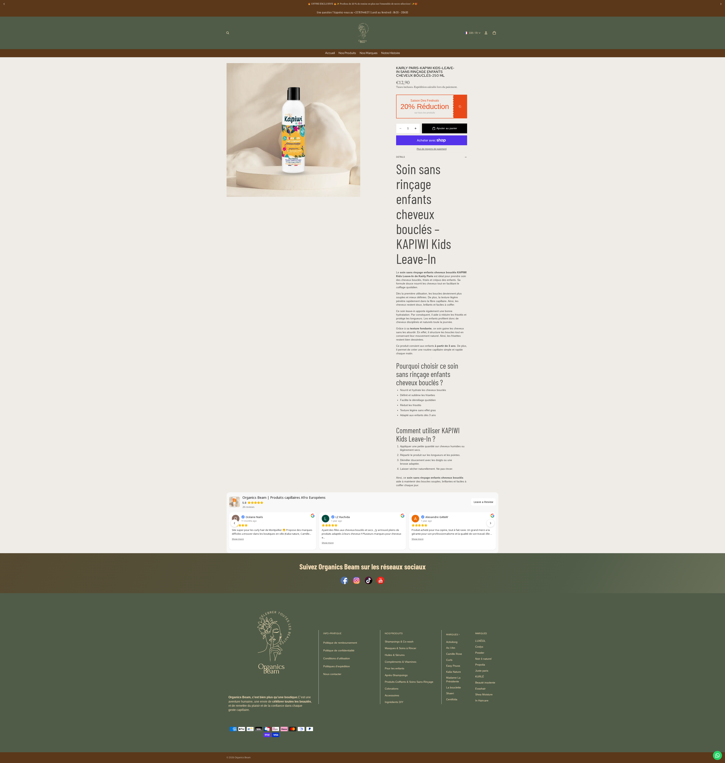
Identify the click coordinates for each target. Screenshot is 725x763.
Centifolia (451, 699)
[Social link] (344, 580)
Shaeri (450, 693)
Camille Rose (454, 653)
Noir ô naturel (483, 658)
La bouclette (453, 687)
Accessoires (392, 695)
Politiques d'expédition (336, 666)
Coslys (479, 646)
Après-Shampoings (396, 675)
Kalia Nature (453, 671)
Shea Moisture (484, 694)
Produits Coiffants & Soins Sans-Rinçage (409, 681)
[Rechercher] (228, 33)
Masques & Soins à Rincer (400, 648)
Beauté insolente (485, 682)
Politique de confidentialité (338, 650)
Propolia (480, 664)
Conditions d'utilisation (336, 658)
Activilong (451, 641)
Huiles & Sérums (395, 654)
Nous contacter (332, 674)
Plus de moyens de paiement (432, 149)
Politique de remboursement (340, 642)
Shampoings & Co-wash (399, 641)
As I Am (450, 647)
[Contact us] (717, 755)
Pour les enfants (394, 668)
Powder (479, 652)
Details (400, 156)
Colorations (391, 688)
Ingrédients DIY (394, 702)
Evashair (480, 688)
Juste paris (481, 670)
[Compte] (486, 33)
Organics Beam (243, 757)
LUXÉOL (480, 640)
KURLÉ (479, 676)
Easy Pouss (453, 665)
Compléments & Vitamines (400, 661)
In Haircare (481, 700)
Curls (449, 659)
